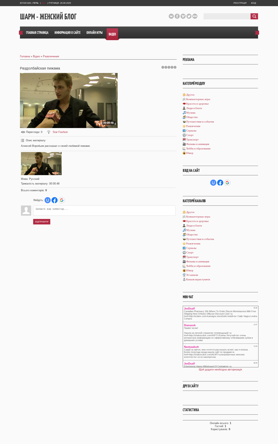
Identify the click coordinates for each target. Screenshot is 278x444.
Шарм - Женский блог (48, 16)
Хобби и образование (198, 148)
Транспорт (192, 139)
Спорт (190, 135)
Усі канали (192, 274)
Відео (36, 56)
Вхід (253, 3)
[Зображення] (41, 163)
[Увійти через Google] (61, 200)
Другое (190, 94)
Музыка (190, 112)
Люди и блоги (194, 108)
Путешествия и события (200, 121)
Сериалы (191, 130)
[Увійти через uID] (48, 200)
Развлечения (51, 56)
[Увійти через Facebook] (54, 200)
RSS (43, 3)
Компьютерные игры (198, 99)
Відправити (41, 222)
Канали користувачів (198, 279)
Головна (25, 56)
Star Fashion (60, 132)
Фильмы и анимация (197, 144)
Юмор (189, 153)
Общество (192, 117)
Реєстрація (239, 3)
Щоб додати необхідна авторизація (220, 369)
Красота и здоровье (197, 103)
